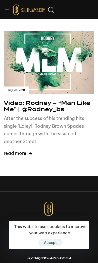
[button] (9, 9)
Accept (50, 242)
